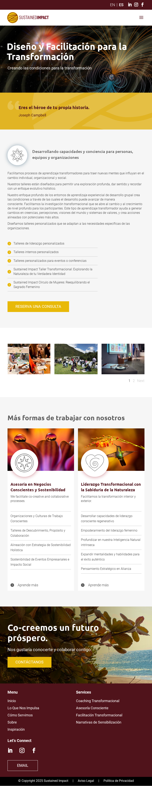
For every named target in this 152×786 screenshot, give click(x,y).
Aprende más (28, 585)
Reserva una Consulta (38, 306)
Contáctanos (29, 662)
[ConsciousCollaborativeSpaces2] (75, 373)
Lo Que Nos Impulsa (23, 708)
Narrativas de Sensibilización (98, 722)
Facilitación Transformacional (99, 715)
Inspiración (16, 729)
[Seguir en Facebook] (34, 750)
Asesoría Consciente (92, 708)
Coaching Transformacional (97, 701)
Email (22, 765)
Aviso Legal (86, 781)
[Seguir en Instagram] (22, 750)
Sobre (12, 722)
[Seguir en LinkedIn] (10, 750)
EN (112, 5)
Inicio (12, 701)
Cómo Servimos (20, 715)
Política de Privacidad (119, 781)
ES (121, 5)
